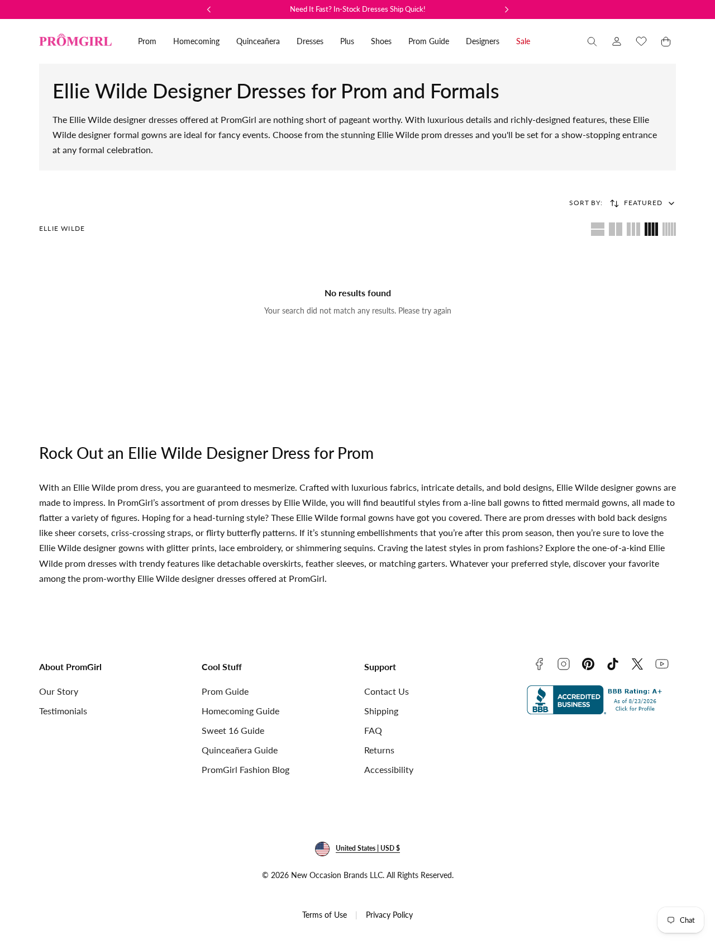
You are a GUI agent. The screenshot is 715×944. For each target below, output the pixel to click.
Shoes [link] (381, 41)
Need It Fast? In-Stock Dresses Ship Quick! (358, 8)
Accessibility (388, 769)
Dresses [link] (310, 41)
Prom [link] (147, 41)
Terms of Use (324, 914)
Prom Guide (225, 691)
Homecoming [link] (196, 41)
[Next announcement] (506, 9)
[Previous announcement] (209, 9)
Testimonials (63, 710)
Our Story (58, 691)
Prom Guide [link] (428, 41)
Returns (379, 749)
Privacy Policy (389, 914)
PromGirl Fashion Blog (245, 769)
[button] (592, 41)
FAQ (373, 730)
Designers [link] (482, 41)
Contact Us (386, 691)
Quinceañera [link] (258, 41)
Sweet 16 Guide (233, 730)
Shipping (381, 710)
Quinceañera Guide (240, 749)
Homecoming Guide (240, 710)
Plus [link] (347, 41)
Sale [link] (523, 41)
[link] (617, 41)
